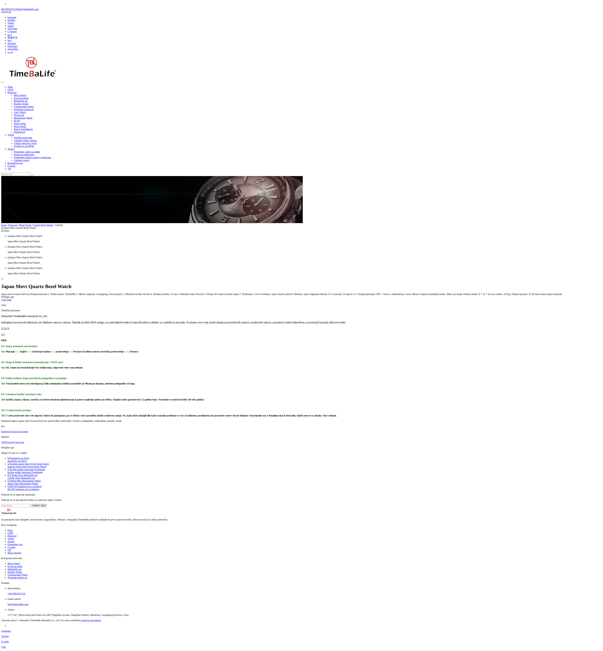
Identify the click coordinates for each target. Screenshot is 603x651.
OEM (10, 89)
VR (9, 168)
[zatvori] (2, 82)
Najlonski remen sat (23, 109)
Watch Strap (20, 123)
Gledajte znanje (21, 160)
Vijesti (11, 135)
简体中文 (13, 37)
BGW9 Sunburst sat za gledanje (23, 489)
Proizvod (12, 92)
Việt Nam (12, 28)
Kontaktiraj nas (15, 163)
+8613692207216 (16, 593)
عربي (10, 52)
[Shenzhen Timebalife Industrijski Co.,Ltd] (32, 78)
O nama (11, 166)
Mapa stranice (14, 553)
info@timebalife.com (28, 9)
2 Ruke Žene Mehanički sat (21, 478)
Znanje (11, 149)
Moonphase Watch (23, 118)
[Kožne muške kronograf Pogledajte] (26, 469)
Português (12, 46)
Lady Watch (20, 112)
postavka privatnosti (91, 620)
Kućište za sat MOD (24, 146)
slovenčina (13, 49)
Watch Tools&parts (23, 129)
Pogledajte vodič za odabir (27, 151)
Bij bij (17, 120)
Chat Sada (6, 299)
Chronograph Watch (24, 106)
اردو (10, 34)
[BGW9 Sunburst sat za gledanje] (25, 486)
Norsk (11, 23)
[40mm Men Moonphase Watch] (24, 481)
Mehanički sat (21, 101)
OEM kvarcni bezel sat (12, 442)
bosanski (12, 17)
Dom (10, 87)
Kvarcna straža (21, 98)
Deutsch (12, 43)
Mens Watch (20, 95)
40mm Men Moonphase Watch (23, 483)
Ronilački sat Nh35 (17, 461)
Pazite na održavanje (24, 154)
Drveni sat (19, 115)
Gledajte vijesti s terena (25, 140)
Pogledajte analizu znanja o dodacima (32, 157)
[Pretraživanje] (32, 175)
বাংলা (9, 40)
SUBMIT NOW (39, 505)
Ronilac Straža (21, 103)
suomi (11, 25)
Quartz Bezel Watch (43, 225)
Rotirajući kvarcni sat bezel (14, 431)
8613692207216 (9, 9)
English (11, 20)
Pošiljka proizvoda (23, 137)
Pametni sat (19, 132)
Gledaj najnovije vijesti (25, 143)
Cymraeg (12, 31)
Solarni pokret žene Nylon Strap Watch (27, 466)
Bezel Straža (20, 126)
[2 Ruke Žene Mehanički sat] (22, 475)
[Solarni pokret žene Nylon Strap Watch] (28, 464)
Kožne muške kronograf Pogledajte (25, 472)
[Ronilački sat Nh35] (18, 458)
